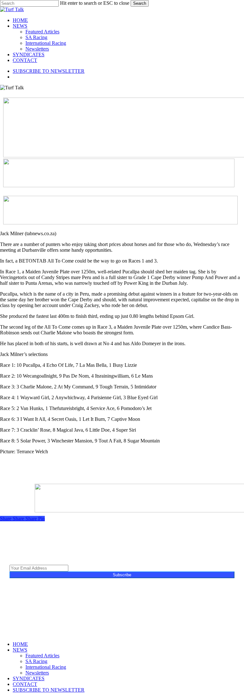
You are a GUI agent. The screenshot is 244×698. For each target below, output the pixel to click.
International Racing (45, 667)
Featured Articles (42, 655)
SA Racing (36, 661)
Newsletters (37, 672)
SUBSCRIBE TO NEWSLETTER (49, 690)
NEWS (20, 650)
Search (139, 3)
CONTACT (25, 684)
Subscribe (122, 574)
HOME (20, 644)
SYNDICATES (28, 678)
